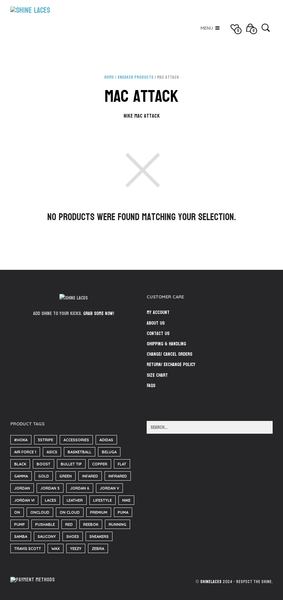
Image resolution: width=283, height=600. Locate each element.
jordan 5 (50, 488)
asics (52, 452)
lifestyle (102, 500)
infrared (117, 476)
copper (99, 464)
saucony (47, 536)
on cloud (70, 512)
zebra (98, 548)
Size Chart (157, 375)
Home (109, 77)
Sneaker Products (135, 77)
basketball (79, 452)
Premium (98, 512)
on (17, 512)
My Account (158, 312)
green (65, 476)
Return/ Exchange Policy (171, 364)
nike (126, 500)
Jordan (22, 488)
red (69, 524)
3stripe (45, 439)
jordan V (109, 488)
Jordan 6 (79, 488)
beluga (109, 452)
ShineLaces (211, 582)
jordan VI (24, 500)
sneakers (99, 536)
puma (123, 512)
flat (122, 464)
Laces (50, 500)
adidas (106, 439)
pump (19, 524)
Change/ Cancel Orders (169, 354)
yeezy (75, 548)
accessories (76, 439)
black (20, 464)
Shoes (72, 536)
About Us (156, 323)
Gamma (21, 476)
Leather (75, 500)
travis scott (27, 548)
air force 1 (25, 452)
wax (55, 548)
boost (43, 464)
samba (20, 536)
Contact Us (158, 333)
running (117, 524)
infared (90, 476)
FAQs (151, 385)
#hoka (21, 439)
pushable (45, 524)
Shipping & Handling (166, 344)
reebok (90, 524)
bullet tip (71, 464)
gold (43, 476)
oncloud (39, 512)
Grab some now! (98, 313)
